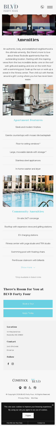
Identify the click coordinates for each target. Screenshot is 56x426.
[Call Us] (42, 7)
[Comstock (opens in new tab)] (20, 380)
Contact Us (41, 423)
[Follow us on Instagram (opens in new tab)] (13, 363)
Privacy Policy (23, 398)
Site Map (34, 398)
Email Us (10, 350)
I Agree (28, 416)
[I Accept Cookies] (53, 405)
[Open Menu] (50, 7)
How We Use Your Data (14, 423)
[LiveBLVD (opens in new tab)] (36, 380)
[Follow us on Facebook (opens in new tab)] (8, 363)
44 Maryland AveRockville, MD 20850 (15, 333)
